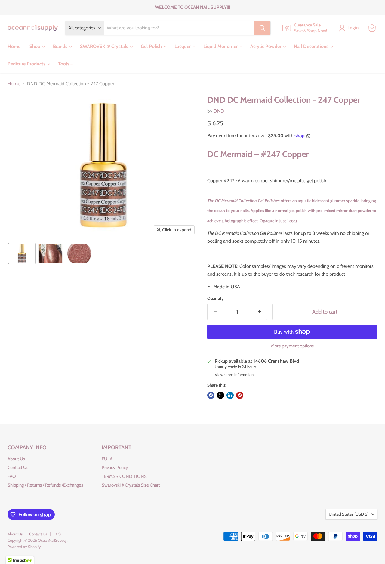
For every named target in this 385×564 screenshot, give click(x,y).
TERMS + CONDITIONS (124, 476)
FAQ (12, 476)
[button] (21, 253)
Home (14, 46)
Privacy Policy (115, 467)
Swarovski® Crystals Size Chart (131, 485)
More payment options (292, 346)
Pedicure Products (27, 64)
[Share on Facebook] (210, 395)
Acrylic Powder (266, 46)
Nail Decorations (312, 46)
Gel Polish (152, 46)
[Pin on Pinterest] (239, 395)
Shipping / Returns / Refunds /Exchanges (45, 485)
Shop (35, 46)
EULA (107, 459)
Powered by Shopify (24, 546)
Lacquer (183, 46)
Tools (64, 64)
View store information (234, 375)
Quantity (215, 298)
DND (219, 111)
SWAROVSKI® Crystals (104, 46)
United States (348, 514)
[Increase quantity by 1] (259, 312)
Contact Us (18, 467)
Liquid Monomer (221, 46)
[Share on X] (220, 395)
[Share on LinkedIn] (230, 395)
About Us (16, 459)
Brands (61, 46)
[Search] (262, 28)
